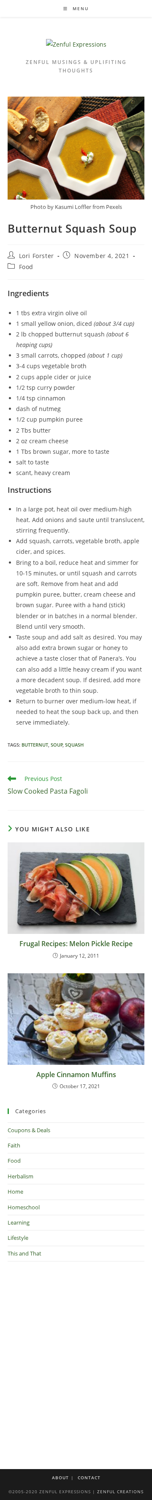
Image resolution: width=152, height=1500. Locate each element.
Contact (89, 1478)
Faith (14, 1145)
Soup (57, 745)
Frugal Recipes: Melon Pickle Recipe (76, 943)
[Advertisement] (76, 1354)
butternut (35, 745)
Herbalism (20, 1176)
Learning (19, 1222)
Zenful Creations (120, 1491)
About (60, 1478)
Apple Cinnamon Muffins (76, 1074)
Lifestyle (18, 1238)
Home (15, 1191)
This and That (24, 1253)
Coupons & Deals (29, 1130)
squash (74, 745)
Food (26, 267)
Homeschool (24, 1207)
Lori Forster (36, 256)
